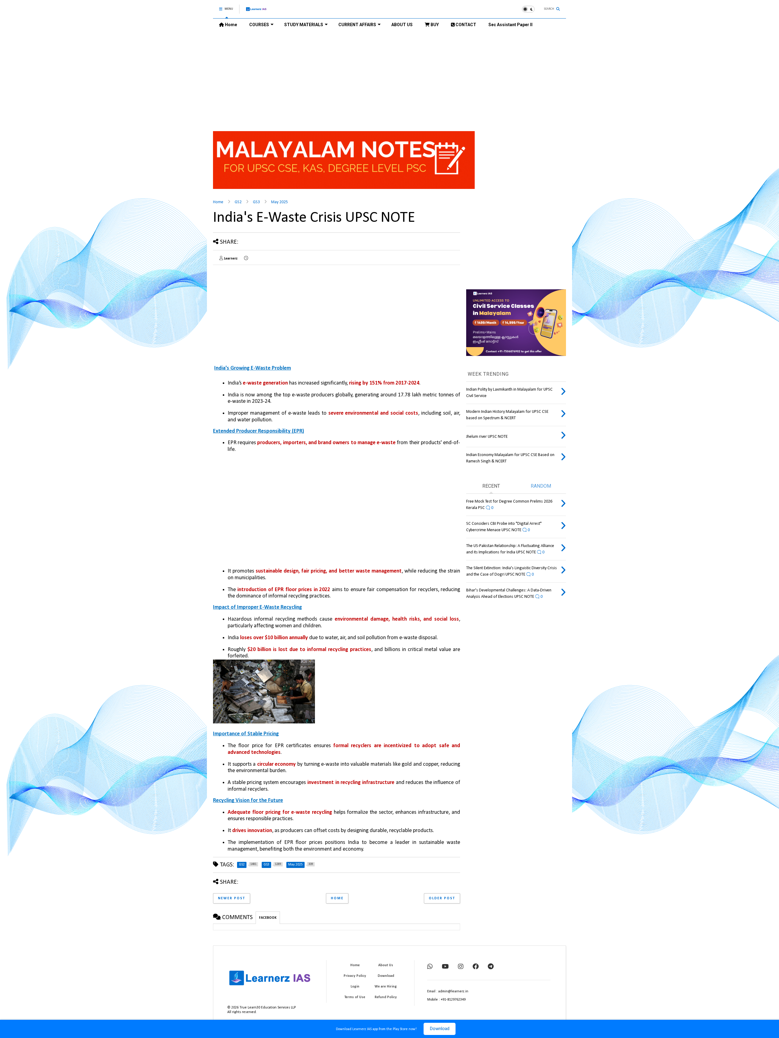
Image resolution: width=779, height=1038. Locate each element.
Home (230, 24)
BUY (434, 24)
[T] (491, 967)
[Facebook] (476, 967)
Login (355, 986)
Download (439, 1028)
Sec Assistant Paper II (510, 24)
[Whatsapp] (430, 967)
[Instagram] (460, 967)
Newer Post (231, 898)
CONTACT (465, 24)
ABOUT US (402, 24)
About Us (385, 965)
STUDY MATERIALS (303, 24)
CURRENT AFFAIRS (357, 24)
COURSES (259, 24)
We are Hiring (386, 986)
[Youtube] (445, 967)
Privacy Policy (355, 976)
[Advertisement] (389, 76)
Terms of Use (354, 997)
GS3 (256, 202)
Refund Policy (386, 997)
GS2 (238, 202)
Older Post (442, 898)
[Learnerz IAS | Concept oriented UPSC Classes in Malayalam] (256, 12)
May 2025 (279, 202)
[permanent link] (246, 259)
